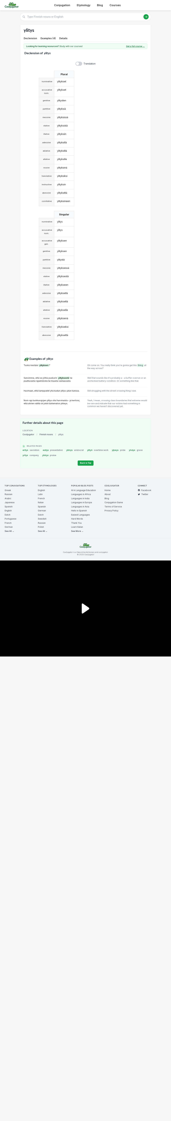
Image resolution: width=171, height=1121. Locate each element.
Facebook (146, 490)
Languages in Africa (81, 494)
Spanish (9, 506)
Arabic (8, 498)
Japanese (10, 502)
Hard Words (77, 519)
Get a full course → (135, 46)
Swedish (42, 519)
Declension (30, 38)
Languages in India (80, 498)
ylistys (49, 455)
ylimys (75, 450)
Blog (100, 5)
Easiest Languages (80, 515)
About (108, 494)
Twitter (144, 494)
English (8, 510)
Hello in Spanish (79, 510)
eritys (31, 450)
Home (108, 490)
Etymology (83, 5)
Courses (115, 5)
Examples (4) (48, 38)
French (8, 523)
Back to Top (85, 463)
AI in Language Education (83, 490)
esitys (53, 450)
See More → (77, 531)
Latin (40, 494)
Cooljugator (28, 434)
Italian (41, 502)
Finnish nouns (46, 434)
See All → (9, 531)
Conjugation (62, 5)
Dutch (7, 515)
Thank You (76, 523)
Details (63, 38)
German (9, 527)
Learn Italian (77, 527)
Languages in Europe (81, 502)
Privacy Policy (111, 510)
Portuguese (10, 519)
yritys (31, 455)
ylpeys (118, 450)
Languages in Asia (80, 506)
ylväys (136, 450)
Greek (8, 490)
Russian (8, 494)
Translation (89, 63)
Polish (41, 527)
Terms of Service (113, 506)
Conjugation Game (114, 502)
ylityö (98, 450)
